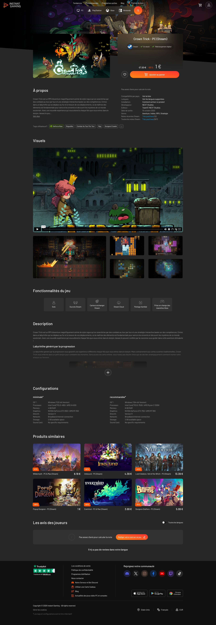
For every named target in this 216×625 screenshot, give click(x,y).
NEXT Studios (148, 105)
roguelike (69, 126)
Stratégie (164, 113)
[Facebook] (153, 573)
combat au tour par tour (86, 126)
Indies (152, 113)
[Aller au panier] (200, 5)
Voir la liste (146, 96)
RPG (158, 113)
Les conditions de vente (80, 566)
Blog (122, 3)
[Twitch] (170, 573)
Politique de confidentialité (82, 570)
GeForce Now (57, 126)
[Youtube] (162, 573)
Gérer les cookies (40, 610)
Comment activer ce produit (153, 102)
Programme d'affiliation (80, 574)
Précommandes (92, 3)
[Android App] (157, 593)
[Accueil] (12, 5)
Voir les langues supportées (153, 99)
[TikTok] (179, 573)
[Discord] (127, 573)
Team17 (145, 108)
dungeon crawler (111, 126)
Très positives (148, 116)
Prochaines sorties (109, 3)
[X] (135, 573)
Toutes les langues (175, 522)
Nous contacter (77, 578)
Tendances (77, 3)
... (121, 126)
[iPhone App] (139, 593)
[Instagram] (144, 573)
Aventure (146, 113)
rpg (99, 126)
